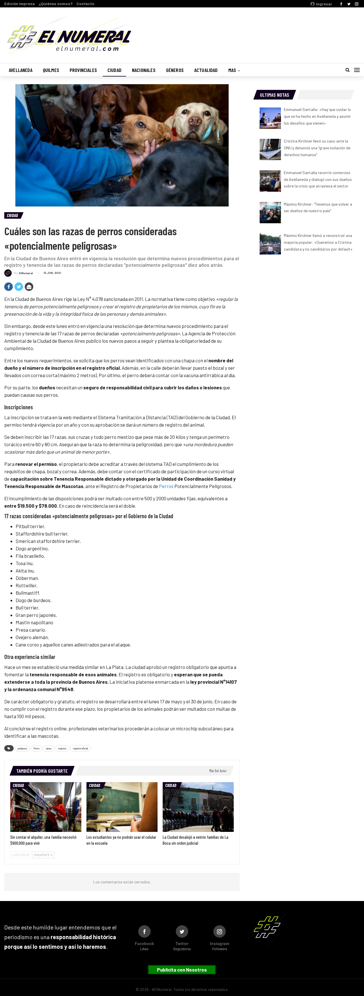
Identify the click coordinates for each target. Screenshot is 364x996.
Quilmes (51, 70)
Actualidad (206, 70)
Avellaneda (20, 70)
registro (62, 748)
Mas (232, 70)
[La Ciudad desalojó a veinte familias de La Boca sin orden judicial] (198, 807)
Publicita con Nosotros (182, 969)
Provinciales (83, 70)
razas (48, 748)
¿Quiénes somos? (56, 3)
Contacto (85, 3)
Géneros (175, 70)
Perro (36, 748)
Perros (166, 486)
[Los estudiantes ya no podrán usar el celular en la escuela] (122, 807)
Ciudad (114, 70)
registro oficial (80, 748)
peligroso (22, 748)
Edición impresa (19, 3)
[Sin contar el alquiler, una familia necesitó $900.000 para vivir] (45, 807)
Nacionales (144, 70)
